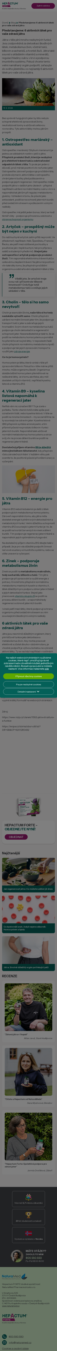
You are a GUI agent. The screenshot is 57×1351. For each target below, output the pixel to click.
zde (47, 668)
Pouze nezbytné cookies (28, 684)
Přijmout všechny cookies (28, 676)
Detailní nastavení (27, 691)
